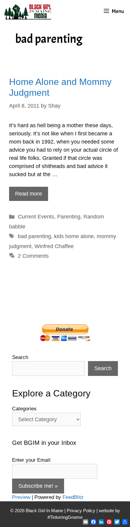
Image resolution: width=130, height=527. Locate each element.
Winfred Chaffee (54, 246)
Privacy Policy (81, 510)
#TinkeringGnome (65, 517)
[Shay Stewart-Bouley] (28, 11)
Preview (21, 497)
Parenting (68, 217)
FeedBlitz (73, 497)
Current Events (36, 217)
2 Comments (33, 256)
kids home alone (74, 236)
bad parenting (34, 236)
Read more (28, 194)
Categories (24, 409)
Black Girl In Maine (45, 510)
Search (20, 357)
